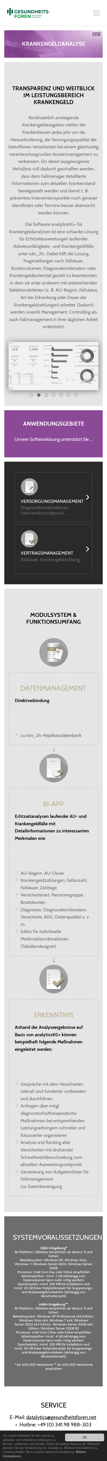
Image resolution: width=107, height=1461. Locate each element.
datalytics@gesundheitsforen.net (61, 1417)
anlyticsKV (28, 12)
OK (84, 1437)
